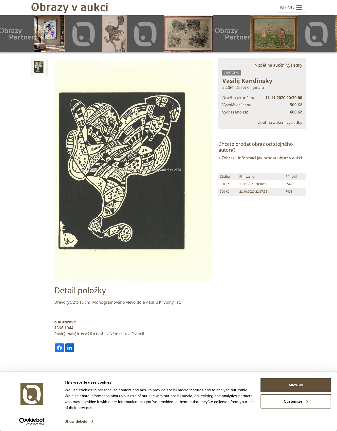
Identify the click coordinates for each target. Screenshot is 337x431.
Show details (76, 421)
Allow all (295, 385)
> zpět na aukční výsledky (278, 65)
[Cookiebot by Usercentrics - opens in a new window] (32, 421)
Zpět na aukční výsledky (280, 122)
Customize (293, 401)
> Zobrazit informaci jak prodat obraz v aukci (260, 158)
